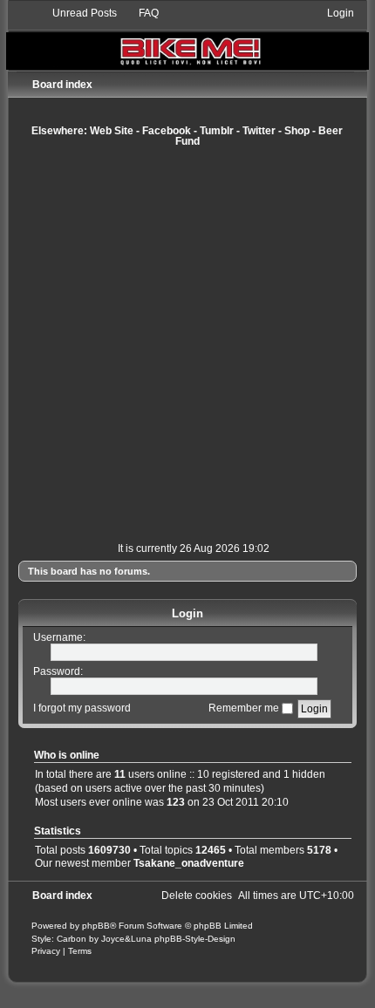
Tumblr (217, 131)
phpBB (96, 925)
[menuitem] (77, 13)
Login (187, 613)
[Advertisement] (187, 344)
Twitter (259, 131)
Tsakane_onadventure (188, 863)
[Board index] (187, 38)
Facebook (166, 131)
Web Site (111, 131)
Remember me (245, 708)
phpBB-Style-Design (194, 938)
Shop (297, 131)
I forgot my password (82, 708)
